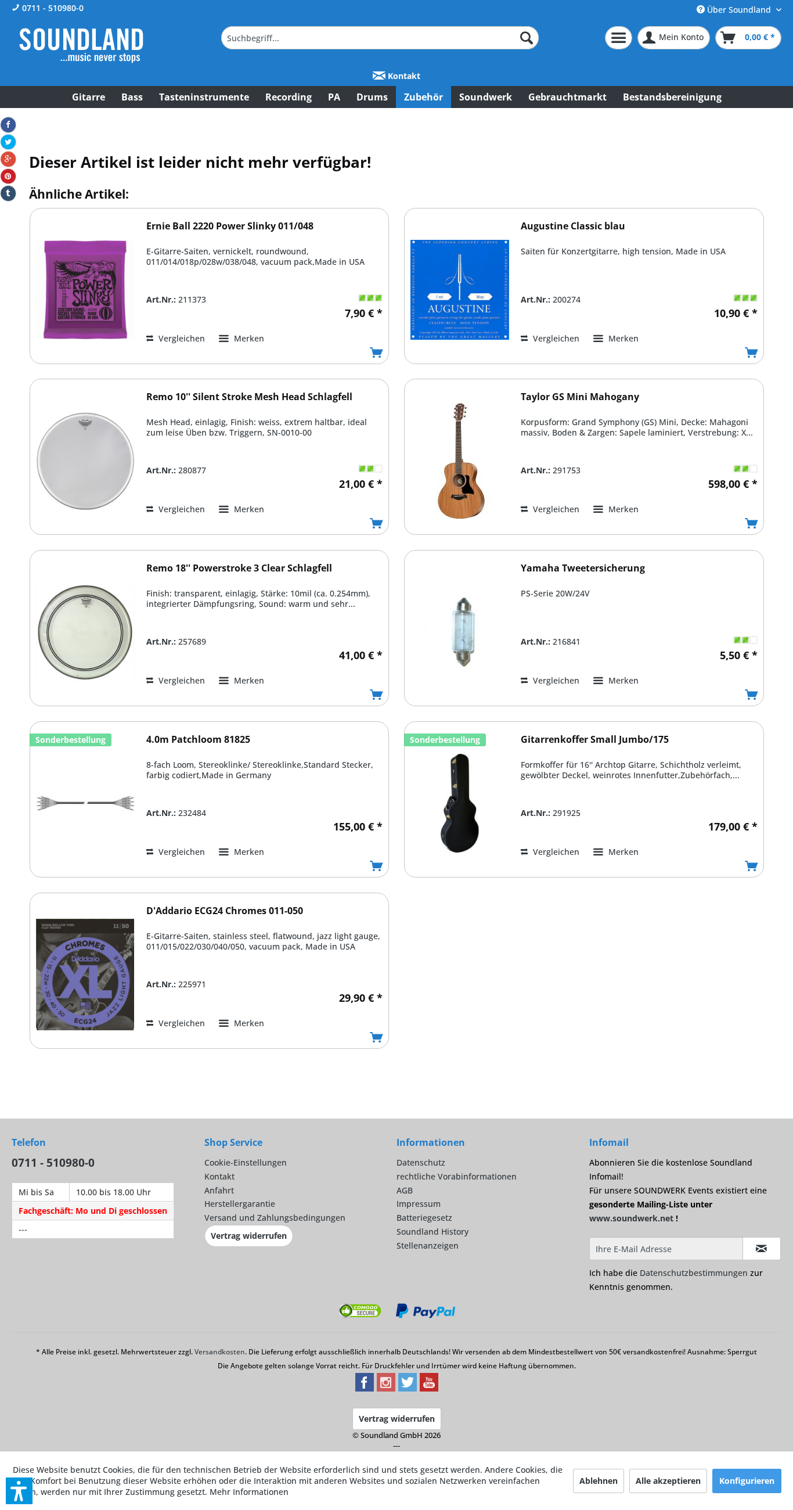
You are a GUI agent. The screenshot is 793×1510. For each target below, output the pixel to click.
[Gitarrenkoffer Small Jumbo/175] (459, 803)
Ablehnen (598, 1480)
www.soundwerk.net (631, 1218)
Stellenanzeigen (427, 1245)
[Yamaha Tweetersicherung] (459, 632)
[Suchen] (526, 37)
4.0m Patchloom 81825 (198, 740)
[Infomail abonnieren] (761, 1248)
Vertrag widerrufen (249, 1235)
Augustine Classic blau (573, 226)
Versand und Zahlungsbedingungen (274, 1217)
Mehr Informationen (249, 1491)
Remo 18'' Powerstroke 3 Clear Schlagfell (239, 568)
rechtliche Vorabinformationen (456, 1176)
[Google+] (8, 159)
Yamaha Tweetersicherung (583, 568)
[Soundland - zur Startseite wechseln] (81, 45)
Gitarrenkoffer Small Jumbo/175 (595, 740)
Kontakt (402, 75)
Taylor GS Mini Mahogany (580, 397)
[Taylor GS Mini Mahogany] (459, 461)
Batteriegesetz (424, 1217)
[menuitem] (380, 37)
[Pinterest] (8, 176)
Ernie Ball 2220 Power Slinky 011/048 (229, 226)
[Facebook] (8, 124)
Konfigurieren (746, 1480)
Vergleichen (180, 338)
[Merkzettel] (618, 37)
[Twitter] (8, 142)
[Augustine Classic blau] (459, 290)
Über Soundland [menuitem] (739, 9)
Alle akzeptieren (668, 1480)
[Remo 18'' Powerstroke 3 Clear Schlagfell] (85, 632)
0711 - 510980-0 (52, 7)
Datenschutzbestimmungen (694, 1272)
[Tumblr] (8, 193)
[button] (19, 1490)
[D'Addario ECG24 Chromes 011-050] (85, 975)
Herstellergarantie (239, 1203)
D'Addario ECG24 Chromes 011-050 (224, 911)
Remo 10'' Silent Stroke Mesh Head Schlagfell (249, 397)
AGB (404, 1190)
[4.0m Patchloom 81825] (85, 803)
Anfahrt (219, 1190)
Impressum (418, 1203)
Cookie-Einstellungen (245, 1162)
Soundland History (432, 1231)
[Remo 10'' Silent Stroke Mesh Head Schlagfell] (85, 461)
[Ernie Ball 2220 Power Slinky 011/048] (85, 290)
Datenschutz (420, 1162)
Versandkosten (219, 1352)
